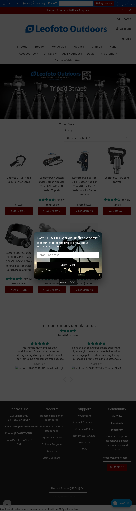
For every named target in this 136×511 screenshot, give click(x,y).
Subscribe (68, 265)
